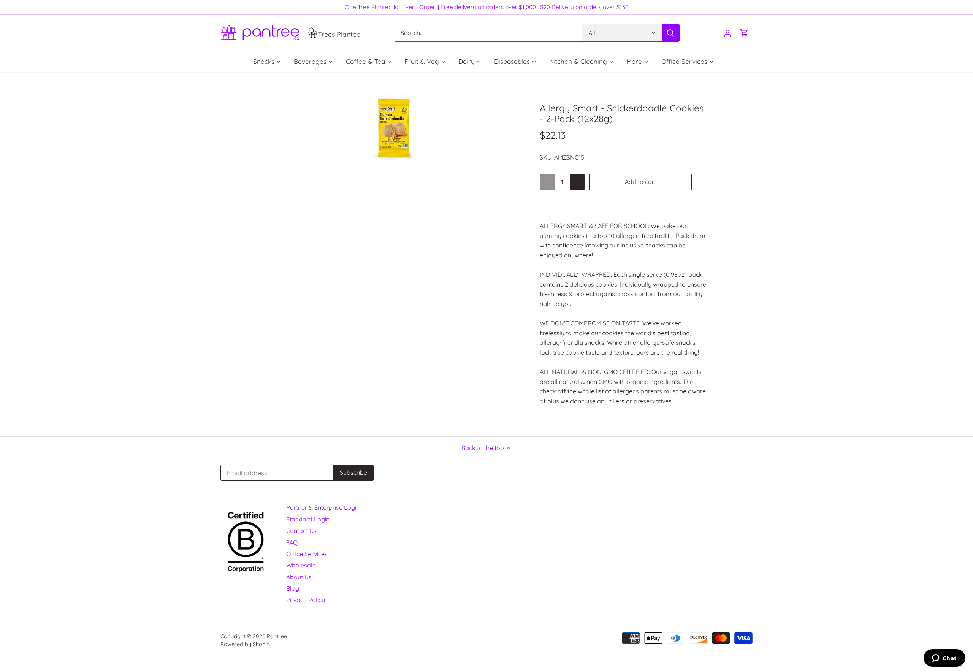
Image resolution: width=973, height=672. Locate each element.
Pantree (277, 636)
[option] (393, 128)
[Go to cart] (744, 32)
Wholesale (301, 565)
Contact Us (301, 530)
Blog (292, 588)
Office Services (307, 554)
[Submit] (670, 32)
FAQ (292, 542)
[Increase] (577, 182)
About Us (299, 577)
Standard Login (308, 519)
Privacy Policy (305, 600)
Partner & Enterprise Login (323, 507)
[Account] (727, 32)
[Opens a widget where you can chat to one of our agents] (944, 658)
